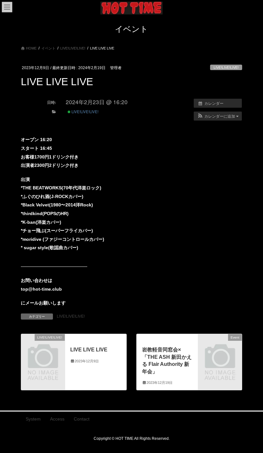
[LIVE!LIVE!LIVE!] (43, 347)
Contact (81, 418)
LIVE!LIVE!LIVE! (226, 67)
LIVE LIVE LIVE (88, 349)
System (33, 418)
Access (57, 418)
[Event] (220, 347)
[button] (218, 116)
